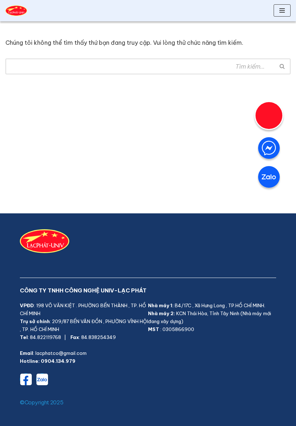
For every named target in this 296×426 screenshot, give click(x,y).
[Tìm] (282, 66)
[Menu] (282, 10)
